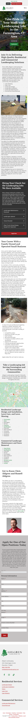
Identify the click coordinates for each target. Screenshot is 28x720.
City (2, 601)
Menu (25, 8)
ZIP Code (3, 610)
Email (3, 617)
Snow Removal (6, 705)
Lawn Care (5, 691)
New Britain (7, 448)
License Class (5, 628)
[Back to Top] (26, 718)
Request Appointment (16, 3)
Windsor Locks (8, 460)
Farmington (7, 419)
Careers (8, 3)
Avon (5, 421)
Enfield (6, 463)
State (2, 605)
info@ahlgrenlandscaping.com (10, 669)
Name (3, 578)
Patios (3, 689)
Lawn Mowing (6, 693)
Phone (3, 612)
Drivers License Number (8, 622)
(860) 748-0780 (14, 1)
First (2, 584)
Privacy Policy (14, 715)
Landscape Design (7, 684)
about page (21, 511)
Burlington (8, 713)
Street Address (4, 596)
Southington (7, 427)
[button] (22, 210)
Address (4, 591)
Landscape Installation (8, 687)
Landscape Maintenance (8, 703)
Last (2, 589)
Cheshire (6, 425)
